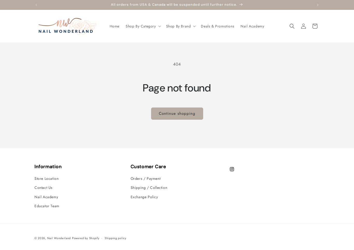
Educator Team (46, 206)
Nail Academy (46, 196)
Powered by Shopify (86, 238)
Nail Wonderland (59, 238)
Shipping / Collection (149, 187)
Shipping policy (115, 238)
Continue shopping (177, 113)
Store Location (46, 178)
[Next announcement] (317, 5)
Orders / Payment (146, 178)
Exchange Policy (144, 196)
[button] (143, 26)
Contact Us (43, 187)
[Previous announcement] (36, 5)
